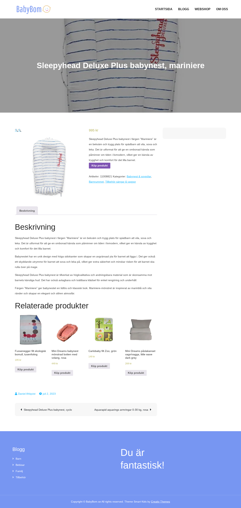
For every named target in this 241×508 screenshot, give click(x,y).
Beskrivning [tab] (27, 210)
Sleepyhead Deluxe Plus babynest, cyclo (48, 409)
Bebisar (20, 464)
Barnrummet (96, 181)
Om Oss (222, 9)
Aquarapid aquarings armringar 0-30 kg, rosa (121, 409)
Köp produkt (100, 165)
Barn (18, 458)
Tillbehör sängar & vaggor (120, 181)
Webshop (202, 9)
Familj (19, 471)
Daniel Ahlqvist (26, 393)
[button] (16, 130)
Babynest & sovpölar (139, 176)
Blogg (183, 9)
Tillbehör (21, 477)
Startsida (163, 9)
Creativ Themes (160, 501)
